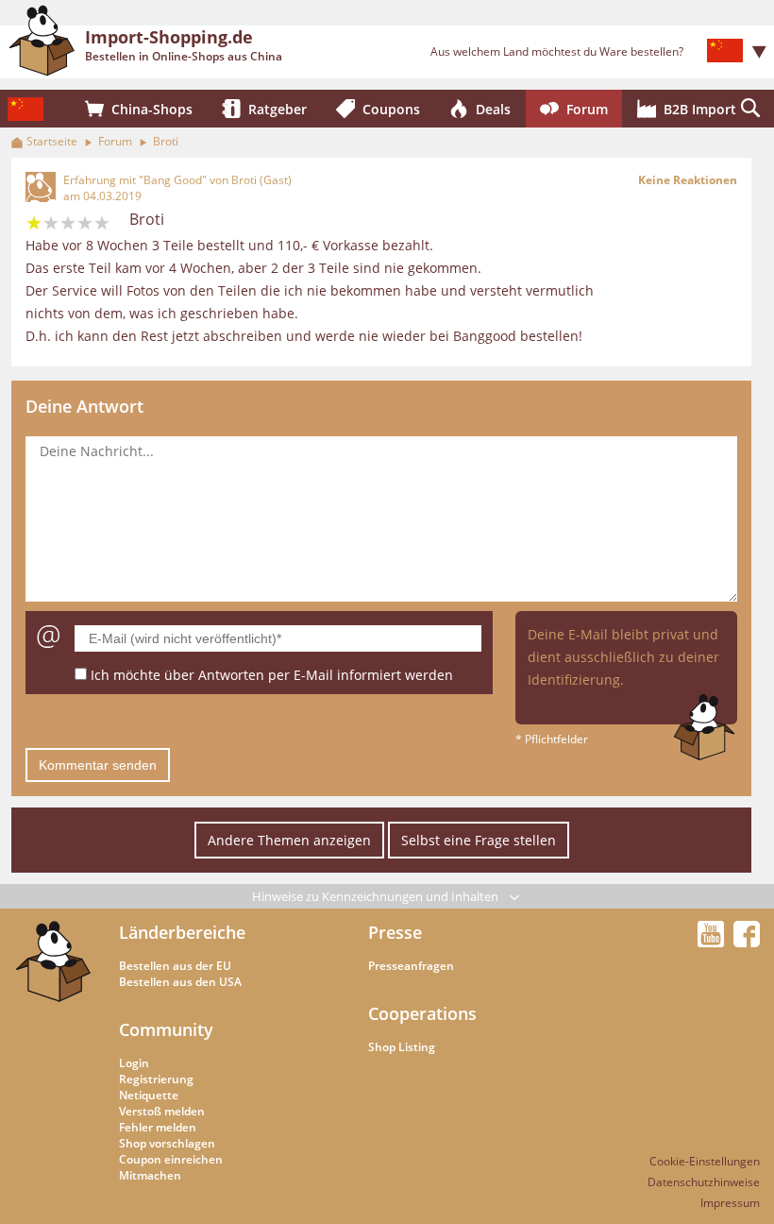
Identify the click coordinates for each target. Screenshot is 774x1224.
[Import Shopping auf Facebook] (746, 941)
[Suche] (750, 108)
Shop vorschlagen (167, 1143)
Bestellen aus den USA (180, 982)
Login (134, 1063)
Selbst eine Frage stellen (478, 840)
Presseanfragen (411, 966)
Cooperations (422, 1013)
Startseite (51, 141)
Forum (115, 141)
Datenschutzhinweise (704, 1182)
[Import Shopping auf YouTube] (714, 941)
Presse (395, 932)
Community (166, 1029)
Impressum (730, 1203)
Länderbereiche (182, 932)
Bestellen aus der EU (175, 966)
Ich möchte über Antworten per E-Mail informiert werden (272, 675)
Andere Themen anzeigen (289, 840)
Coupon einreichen (171, 1159)
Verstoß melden (162, 1111)
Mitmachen (150, 1175)
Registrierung (156, 1079)
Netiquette (148, 1095)
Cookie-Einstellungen (704, 1161)
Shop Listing (401, 1047)
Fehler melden (157, 1127)
